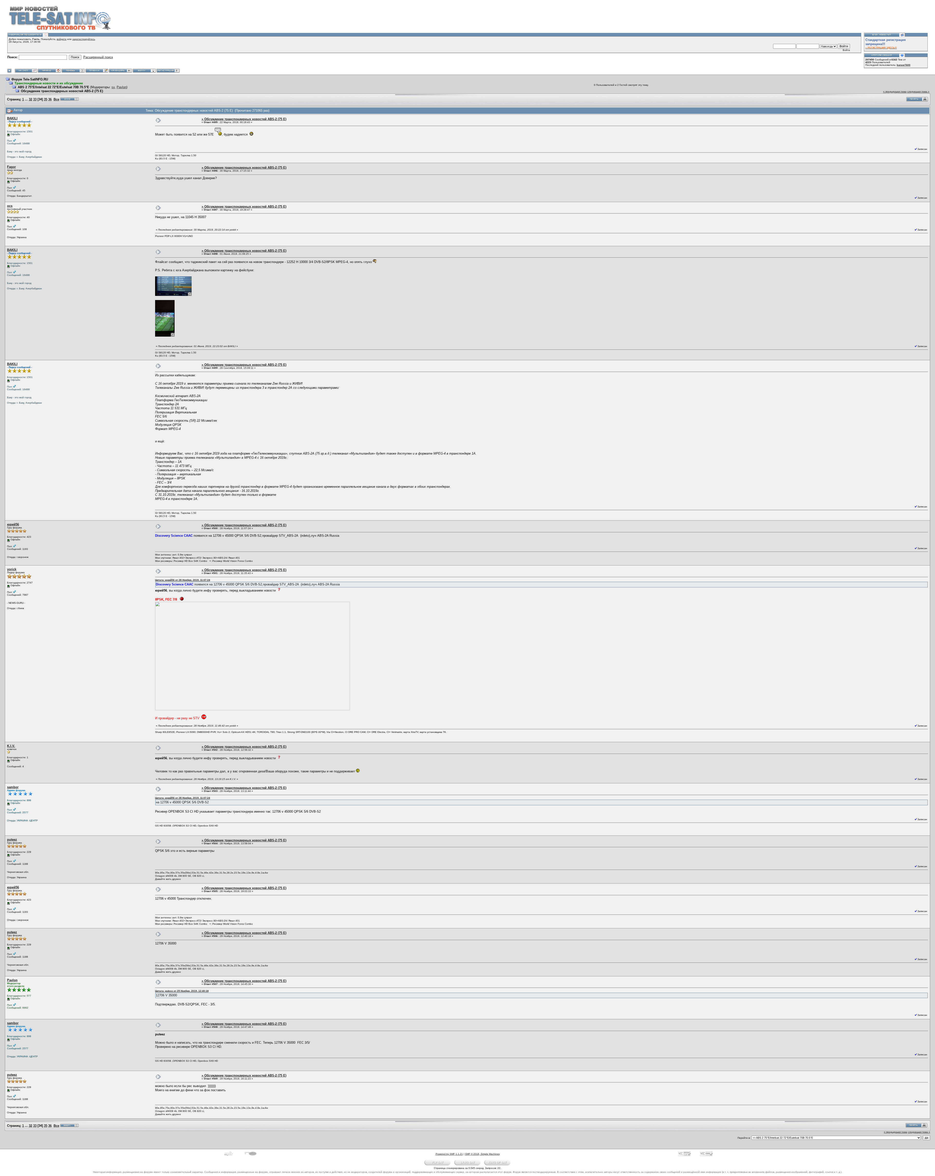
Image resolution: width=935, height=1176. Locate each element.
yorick (11, 569)
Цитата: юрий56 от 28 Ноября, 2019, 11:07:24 (182, 580)
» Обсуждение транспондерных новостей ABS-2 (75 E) (244, 119)
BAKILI (12, 118)
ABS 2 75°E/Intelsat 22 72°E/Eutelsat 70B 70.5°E (53, 87)
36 (50, 99)
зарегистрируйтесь (83, 39)
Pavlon (121, 87)
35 (45, 99)
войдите (61, 39)
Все (56, 99)
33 (35, 99)
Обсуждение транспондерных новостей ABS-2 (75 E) (62, 91)
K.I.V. (11, 746)
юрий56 (13, 524)
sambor (13, 787)
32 (30, 99)
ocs (9, 206)
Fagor (11, 167)
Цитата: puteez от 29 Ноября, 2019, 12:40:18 (182, 991)
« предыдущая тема (895, 91)
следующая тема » (918, 91)
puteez (12, 839)
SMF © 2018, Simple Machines (482, 1154)
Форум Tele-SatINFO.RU (29, 79)
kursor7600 (903, 65)
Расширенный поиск (98, 57)
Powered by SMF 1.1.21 (449, 1154)
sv (113, 87)
